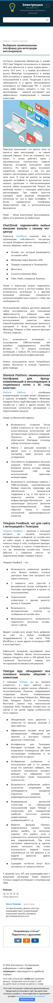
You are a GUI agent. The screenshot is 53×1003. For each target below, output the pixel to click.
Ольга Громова (13, 904)
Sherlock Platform (14, 392)
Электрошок (32, 4)
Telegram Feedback (13, 531)
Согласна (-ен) (26, 999)
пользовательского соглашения (30, 996)
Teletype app (26, 682)
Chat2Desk (21, 236)
